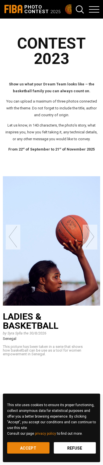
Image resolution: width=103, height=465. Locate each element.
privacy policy (45, 434)
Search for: (80, 9)
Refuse (74, 448)
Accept (28, 448)
